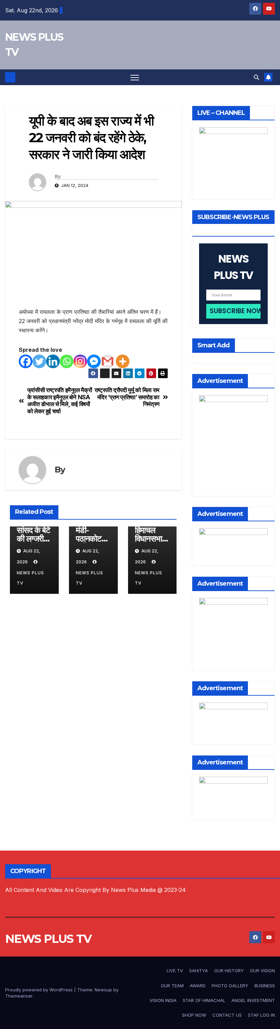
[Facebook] (25, 361)
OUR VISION (262, 970)
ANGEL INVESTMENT (253, 1000)
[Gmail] (107, 361)
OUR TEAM (172, 985)
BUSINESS (264, 985)
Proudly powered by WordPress (39, 989)
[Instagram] (80, 361)
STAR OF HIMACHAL (204, 1000)
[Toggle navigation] (134, 77)
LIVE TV (175, 970)
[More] (122, 361)
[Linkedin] (53, 361)
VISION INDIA (163, 1000)
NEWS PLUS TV (48, 939)
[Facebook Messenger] (94, 361)
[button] (256, 77)
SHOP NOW (194, 1015)
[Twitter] (39, 361)
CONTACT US (227, 1015)
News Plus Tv (30, 578)
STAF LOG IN (261, 1015)
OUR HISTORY (229, 970)
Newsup (103, 989)
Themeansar (18, 996)
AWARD (198, 985)
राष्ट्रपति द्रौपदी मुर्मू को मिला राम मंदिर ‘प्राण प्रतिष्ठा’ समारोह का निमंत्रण (127, 397)
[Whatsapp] (66, 361)
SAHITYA (198, 970)
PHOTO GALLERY (230, 985)
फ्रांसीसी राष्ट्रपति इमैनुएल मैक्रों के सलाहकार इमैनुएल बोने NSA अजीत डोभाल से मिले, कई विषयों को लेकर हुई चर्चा (59, 401)
